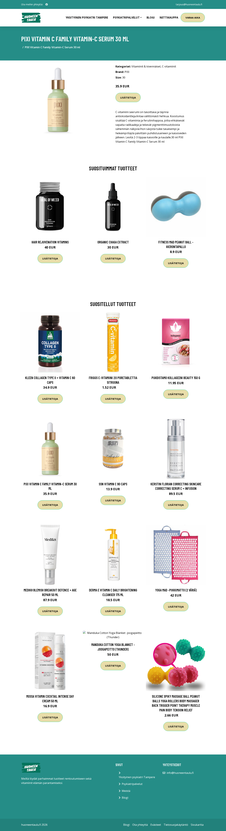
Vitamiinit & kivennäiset (146, 66)
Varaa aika (192, 17)
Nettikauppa (169, 17)
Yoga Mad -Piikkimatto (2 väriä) (176, 590)
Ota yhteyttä (140, 825)
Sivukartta (197, 825)
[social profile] (46, 4)
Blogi (151, 17)
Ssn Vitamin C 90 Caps (113, 484)
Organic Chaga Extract (113, 242)
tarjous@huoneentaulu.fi (189, 4)
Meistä (126, 791)
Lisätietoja (128, 97)
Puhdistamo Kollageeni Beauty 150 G (176, 378)
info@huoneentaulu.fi (180, 773)
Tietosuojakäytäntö (176, 825)
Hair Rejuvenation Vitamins (50, 242)
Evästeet (155, 825)
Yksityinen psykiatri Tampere (87, 17)
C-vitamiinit (169, 66)
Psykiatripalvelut (132, 784)
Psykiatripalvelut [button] (126, 17)
